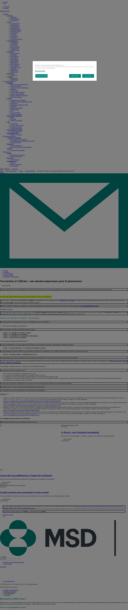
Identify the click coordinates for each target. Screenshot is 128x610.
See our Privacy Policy (40, 71)
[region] (65, 71)
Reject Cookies (75, 75)
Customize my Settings (41, 75)
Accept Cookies (88, 75)
